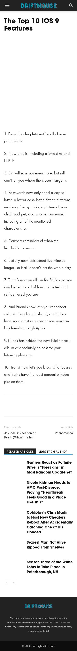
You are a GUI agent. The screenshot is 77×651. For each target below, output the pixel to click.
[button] (7, 5)
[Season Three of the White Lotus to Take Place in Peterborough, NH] (14, 567)
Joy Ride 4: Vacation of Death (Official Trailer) (20, 435)
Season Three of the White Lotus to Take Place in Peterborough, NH (50, 567)
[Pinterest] (27, 408)
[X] (18, 408)
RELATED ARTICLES (20, 451)
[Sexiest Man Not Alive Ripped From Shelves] (14, 547)
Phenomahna (64, 433)
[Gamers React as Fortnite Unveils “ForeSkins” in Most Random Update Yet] (14, 467)
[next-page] (13, 582)
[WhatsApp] (36, 408)
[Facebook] (8, 408)
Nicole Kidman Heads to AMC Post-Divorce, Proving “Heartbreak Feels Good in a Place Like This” (48, 492)
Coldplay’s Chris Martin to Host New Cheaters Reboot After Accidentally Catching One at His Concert (50, 522)
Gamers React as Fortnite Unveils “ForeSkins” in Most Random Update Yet (49, 467)
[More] (46, 408)
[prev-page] (6, 582)
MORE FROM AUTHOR (53, 451)
